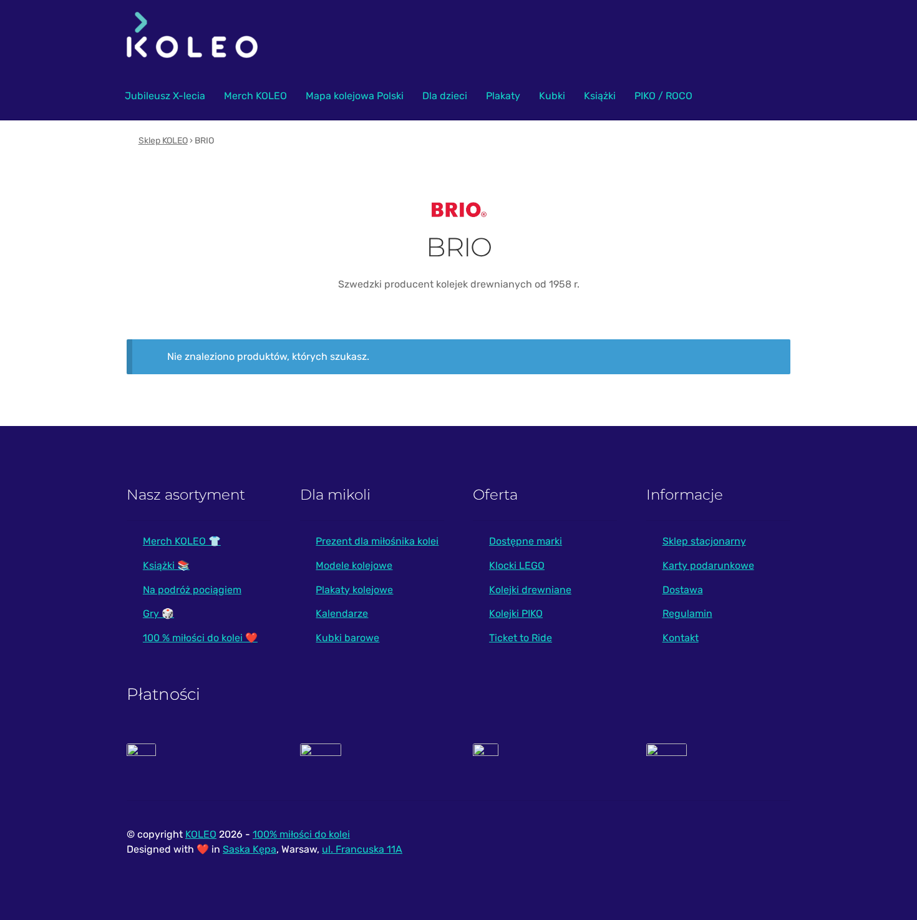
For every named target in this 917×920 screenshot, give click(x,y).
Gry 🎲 (158, 613)
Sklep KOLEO (163, 140)
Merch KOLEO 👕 (182, 541)
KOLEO (200, 834)
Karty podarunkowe (708, 565)
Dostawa (682, 590)
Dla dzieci (444, 96)
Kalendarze (342, 613)
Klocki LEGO (517, 565)
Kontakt (680, 638)
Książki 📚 (166, 565)
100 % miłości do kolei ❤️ (200, 638)
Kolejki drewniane (530, 590)
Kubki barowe (347, 638)
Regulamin (687, 613)
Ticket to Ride (520, 638)
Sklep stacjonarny (704, 541)
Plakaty (503, 96)
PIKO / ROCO (663, 96)
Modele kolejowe (354, 565)
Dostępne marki (525, 541)
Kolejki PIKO (516, 613)
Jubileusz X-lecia (165, 96)
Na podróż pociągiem (192, 590)
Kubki (552, 96)
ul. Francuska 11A (362, 849)
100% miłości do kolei (301, 834)
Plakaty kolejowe (354, 590)
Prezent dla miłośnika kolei (377, 541)
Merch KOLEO (255, 96)
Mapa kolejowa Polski (355, 96)
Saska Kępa (249, 849)
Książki (600, 96)
